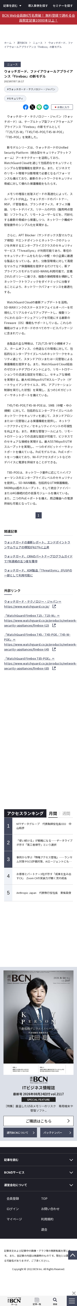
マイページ (14, 1219)
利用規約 (47, 1219)
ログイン (13, 1209)
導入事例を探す (38, 6)
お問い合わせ (50, 1209)
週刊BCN (22, 42)
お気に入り (63, 107)
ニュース (38, 42)
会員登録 (13, 1198)
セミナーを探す (63, 6)
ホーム (7, 42)
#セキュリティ (15, 98)
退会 (44, 1229)
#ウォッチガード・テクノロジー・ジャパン (31, 89)
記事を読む (10, 6)
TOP (44, 1198)
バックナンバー (53, 1132)
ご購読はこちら (39, 1121)
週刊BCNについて (17, 1132)
